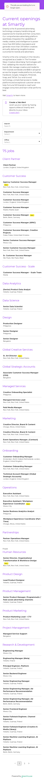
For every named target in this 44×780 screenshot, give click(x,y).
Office (6, 140)
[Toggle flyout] (39, 133)
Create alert (14, 113)
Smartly (9, 95)
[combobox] (4, 134)
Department (9, 132)
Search (7, 123)
